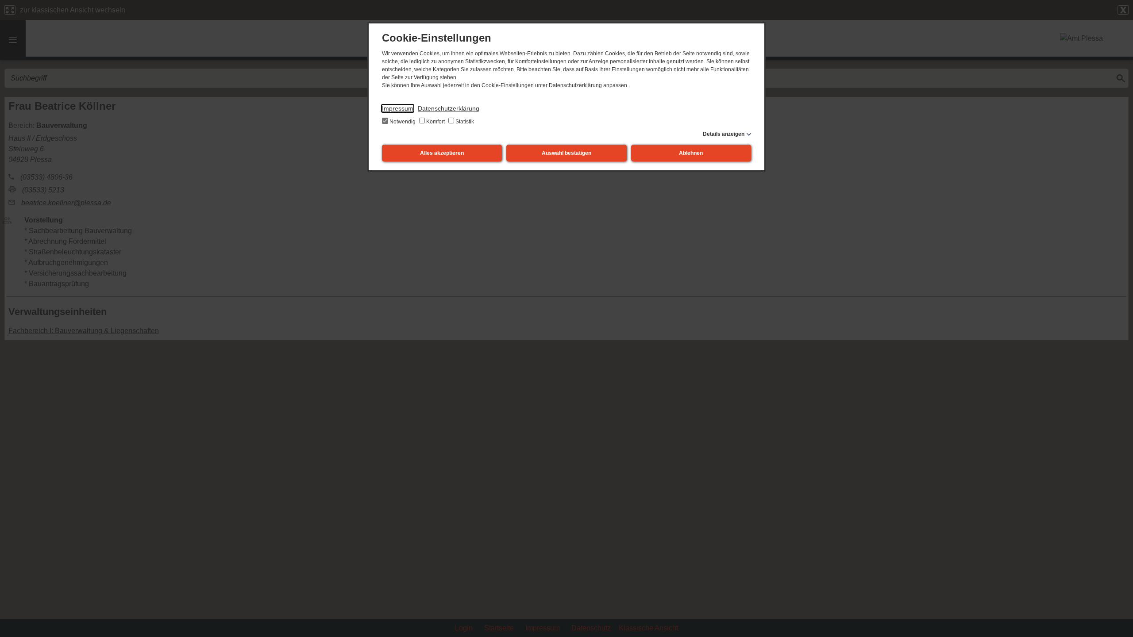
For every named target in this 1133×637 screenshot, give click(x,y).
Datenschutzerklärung (448, 108)
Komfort (435, 122)
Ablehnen (691, 153)
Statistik (464, 122)
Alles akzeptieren (442, 153)
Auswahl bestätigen (566, 153)
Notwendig (402, 122)
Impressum (397, 108)
